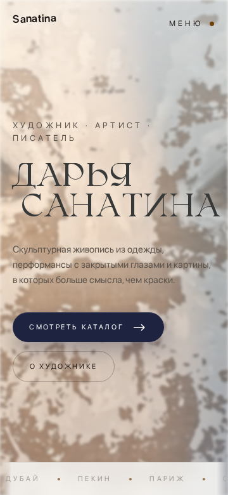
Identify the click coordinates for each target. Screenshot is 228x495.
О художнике (64, 366)
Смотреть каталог (88, 327)
